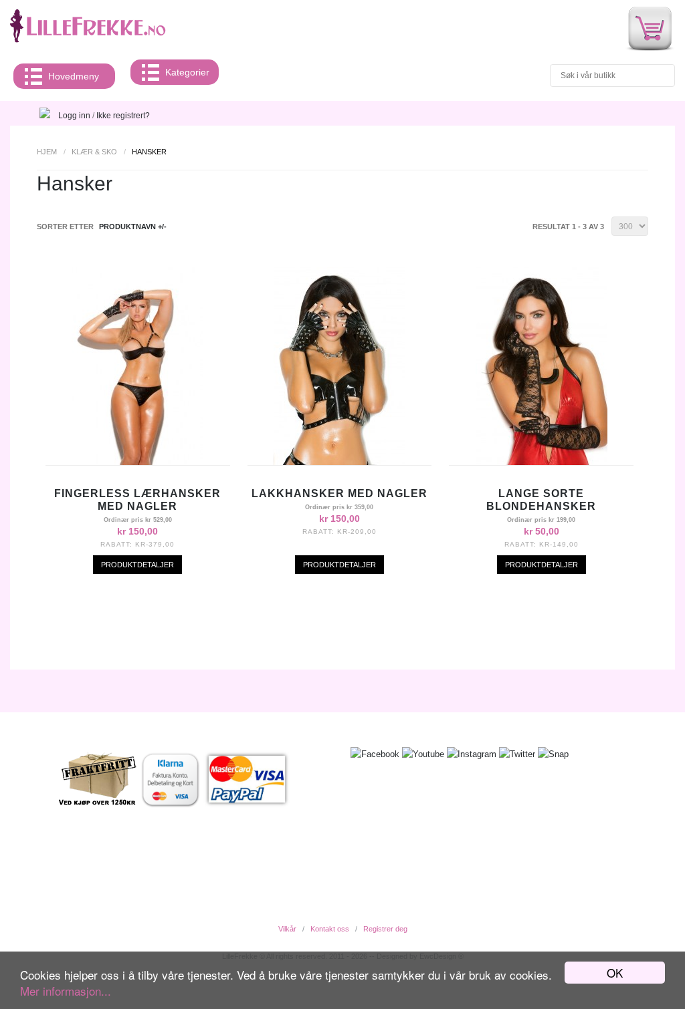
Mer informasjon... (65, 990)
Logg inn (74, 115)
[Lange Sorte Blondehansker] (541, 461)
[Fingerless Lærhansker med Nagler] (137, 461)
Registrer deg (385, 929)
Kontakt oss (329, 929)
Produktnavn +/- (133, 227)
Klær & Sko (94, 152)
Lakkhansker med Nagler (339, 493)
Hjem (47, 152)
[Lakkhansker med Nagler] (339, 461)
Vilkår (287, 929)
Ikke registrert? (123, 115)
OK (615, 972)
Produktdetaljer (137, 565)
